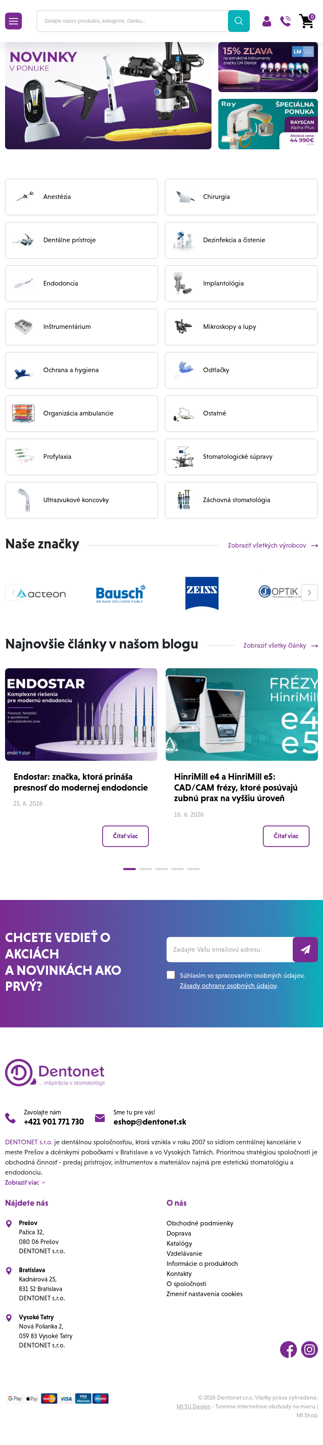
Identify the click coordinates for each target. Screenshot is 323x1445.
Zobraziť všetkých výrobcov (268, 545)
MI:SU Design (194, 1406)
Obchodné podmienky (200, 1223)
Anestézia (57, 197)
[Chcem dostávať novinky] (305, 949)
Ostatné (214, 413)
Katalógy (179, 1243)
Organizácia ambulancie (78, 413)
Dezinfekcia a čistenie (234, 240)
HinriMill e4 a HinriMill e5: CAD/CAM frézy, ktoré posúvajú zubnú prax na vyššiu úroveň (236, 787)
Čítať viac (125, 836)
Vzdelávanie (184, 1253)
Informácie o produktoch (202, 1264)
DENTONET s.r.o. (29, 1142)
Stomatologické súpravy (238, 456)
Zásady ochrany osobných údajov (228, 986)
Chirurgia (216, 197)
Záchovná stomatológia (236, 500)
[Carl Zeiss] (202, 593)
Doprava (179, 1233)
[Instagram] (309, 1349)
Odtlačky (216, 370)
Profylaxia (57, 456)
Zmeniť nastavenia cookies (205, 1294)
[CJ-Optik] (282, 593)
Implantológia (223, 283)
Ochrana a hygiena (71, 370)
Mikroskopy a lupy (229, 327)
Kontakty (179, 1274)
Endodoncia (60, 283)
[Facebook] (288, 1349)
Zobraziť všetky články (276, 645)
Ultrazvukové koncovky (76, 500)
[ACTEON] (41, 593)
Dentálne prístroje (69, 240)
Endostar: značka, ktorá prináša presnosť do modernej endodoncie (80, 782)
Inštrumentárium (67, 327)
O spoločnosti (187, 1284)
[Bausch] (121, 593)
